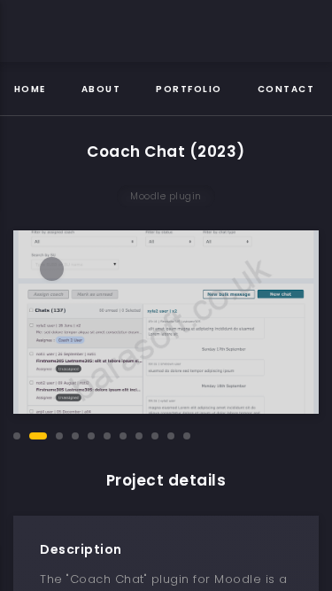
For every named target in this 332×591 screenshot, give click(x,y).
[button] (16, 435)
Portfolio (189, 89)
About (101, 89)
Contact (286, 89)
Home (30, 89)
